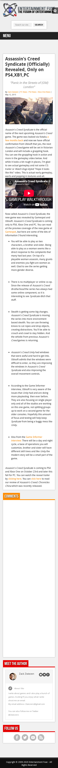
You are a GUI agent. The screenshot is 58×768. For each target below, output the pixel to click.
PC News (23, 92)
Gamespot (10, 231)
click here (36, 478)
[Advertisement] (29, 46)
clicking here (14, 478)
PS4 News (32, 92)
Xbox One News (44, 92)
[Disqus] (29, 539)
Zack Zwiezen (13, 92)
